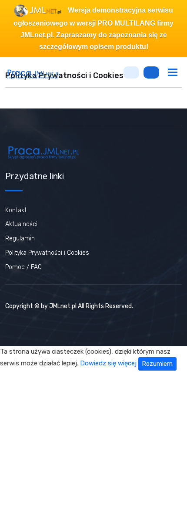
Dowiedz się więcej (108, 364)
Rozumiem (157, 364)
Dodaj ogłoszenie (151, 72)
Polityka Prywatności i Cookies (47, 252)
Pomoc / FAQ (23, 267)
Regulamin (20, 238)
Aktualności (21, 224)
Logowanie (131, 72)
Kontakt (16, 210)
